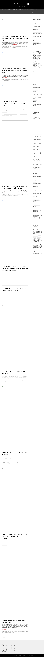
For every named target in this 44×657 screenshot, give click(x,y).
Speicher (7, 47)
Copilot (36, 233)
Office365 (35, 63)
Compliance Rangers (5, 12)
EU (37, 56)
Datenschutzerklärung (30, 12)
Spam (25, 299)
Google (38, 57)
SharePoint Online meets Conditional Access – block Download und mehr (14, 103)
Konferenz (4, 9)
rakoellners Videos (35, 39)
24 (3, 650)
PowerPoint (5, 195)
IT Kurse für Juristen (35, 29)
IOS (26, 631)
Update (33, 66)
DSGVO (35, 56)
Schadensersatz (22, 299)
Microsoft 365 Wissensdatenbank (37, 189)
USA (37, 66)
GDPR (35, 57)
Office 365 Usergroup (35, 98)
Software (16, 46)
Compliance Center (35, 20)
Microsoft (9, 9)
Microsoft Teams (36, 60)
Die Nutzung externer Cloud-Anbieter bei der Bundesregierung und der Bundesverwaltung (15, 268)
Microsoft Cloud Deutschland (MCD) (37, 33)
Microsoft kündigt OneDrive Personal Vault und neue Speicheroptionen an (15, 38)
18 (6, 649)
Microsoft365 (39, 239)
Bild (22, 194)
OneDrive (25, 462)
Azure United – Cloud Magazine (37, 19)
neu (41, 240)
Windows (35, 67)
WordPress (20, 655)
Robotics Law (34, 40)
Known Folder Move (21, 462)
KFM (17, 462)
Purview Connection (30, 9)
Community (36, 52)
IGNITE (40, 57)
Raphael (15, 47)
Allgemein (5, 46)
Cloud (10, 46)
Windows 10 (38, 67)
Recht (9, 299)
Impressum (23, 12)
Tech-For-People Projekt (36, 199)
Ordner (19, 299)
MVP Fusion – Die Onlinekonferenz (37, 36)
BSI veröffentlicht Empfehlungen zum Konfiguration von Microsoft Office (14, 71)
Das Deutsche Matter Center (36, 22)
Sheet (10, 195)
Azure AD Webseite (35, 78)
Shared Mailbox (5, 632)
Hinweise (18, 12)
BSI (21, 79)
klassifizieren (26, 380)
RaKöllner (22, 4)
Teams (40, 65)
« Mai (3, 651)
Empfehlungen (24, 79)
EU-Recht (13, 380)
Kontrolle (17, 299)
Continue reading (15, 44)
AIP (23, 380)
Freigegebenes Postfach (22, 631)
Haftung (14, 299)
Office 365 (14, 46)
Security (8, 195)
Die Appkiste (34, 23)
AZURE (8, 46)
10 (3, 648)
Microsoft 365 (15, 9)
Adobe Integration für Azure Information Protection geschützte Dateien (14, 536)
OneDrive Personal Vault (24, 46)
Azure (37, 9)
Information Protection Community (37, 26)
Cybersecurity (25, 194)
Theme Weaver (30, 655)
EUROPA (39, 56)
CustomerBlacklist (22, 9)
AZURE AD (40, 51)
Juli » (5, 651)
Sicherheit (4, 47)
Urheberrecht (35, 66)
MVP (11, 46)
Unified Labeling (4, 381)
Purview (35, 64)
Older (4, 637)
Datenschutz (13, 12)
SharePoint (34, 65)
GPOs (27, 79)
